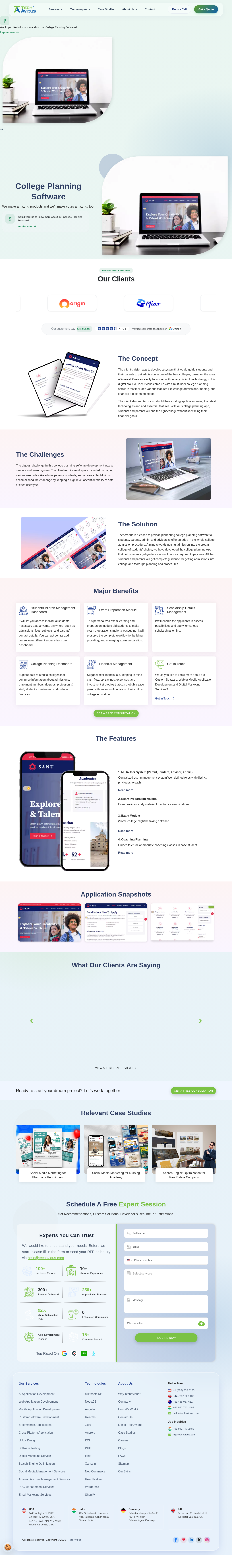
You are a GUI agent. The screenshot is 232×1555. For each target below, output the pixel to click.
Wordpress (92, 1487)
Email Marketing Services (35, 1494)
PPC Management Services (36, 1487)
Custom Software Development (39, 1417)
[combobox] (128, 1260)
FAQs (121, 1456)
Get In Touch (163, 698)
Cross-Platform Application (36, 1432)
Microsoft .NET (94, 1394)
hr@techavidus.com (184, 1434)
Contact (150, 9)
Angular (90, 1409)
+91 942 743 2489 (183, 1407)
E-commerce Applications (35, 1425)
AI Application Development (36, 1394)
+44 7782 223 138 (183, 1396)
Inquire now (7, 32)
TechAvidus (74, 1539)
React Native (93, 1479)
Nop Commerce (95, 1471)
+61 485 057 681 (183, 1401)
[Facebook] (176, 1540)
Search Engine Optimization (37, 1463)
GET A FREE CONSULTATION (116, 713)
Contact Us (125, 1417)
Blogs (122, 1448)
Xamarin (90, 1463)
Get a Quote (206, 9)
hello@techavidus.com (46, 1258)
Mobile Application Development (39, 1409)
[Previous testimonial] (31, 1020)
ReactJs (90, 1417)
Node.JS (90, 1401)
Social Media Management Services (42, 1471)
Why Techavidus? (129, 1394)
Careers (123, 1440)
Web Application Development (38, 1401)
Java (88, 1425)
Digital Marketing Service (35, 1456)
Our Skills (124, 1471)
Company (124, 1401)
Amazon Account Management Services (44, 1479)
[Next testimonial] (200, 1020)
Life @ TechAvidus (130, 1425)
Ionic (88, 1456)
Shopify (90, 1494)
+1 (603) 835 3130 (183, 1390)
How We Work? (128, 1409)
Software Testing (29, 1448)
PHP (88, 1448)
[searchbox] (149, 1273)
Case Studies (106, 9)
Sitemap (123, 1463)
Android (90, 1432)
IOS (87, 1440)
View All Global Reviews (114, 1068)
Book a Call (179, 9)
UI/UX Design (27, 1440)
